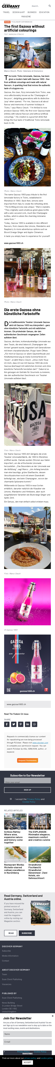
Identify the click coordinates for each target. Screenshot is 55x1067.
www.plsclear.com (40, 742)
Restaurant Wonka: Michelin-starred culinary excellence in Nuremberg (14, 868)
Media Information (10, 956)
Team (4, 974)
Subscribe (27, 933)
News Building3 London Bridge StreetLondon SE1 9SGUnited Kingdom (12, 1007)
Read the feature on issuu (16, 714)
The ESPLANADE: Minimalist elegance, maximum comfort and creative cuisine (39, 835)
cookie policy (47, 1058)
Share (6, 724)
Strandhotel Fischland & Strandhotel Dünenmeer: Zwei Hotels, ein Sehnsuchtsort (37, 871)
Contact (5, 961)
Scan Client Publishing (12, 979)
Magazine (26, 16)
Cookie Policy (28, 801)
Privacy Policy (33, 799)
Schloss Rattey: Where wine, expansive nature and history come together (13, 837)
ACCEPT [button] (27, 1062)
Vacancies (6, 984)
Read (11, 933)
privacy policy (30, 1058)
